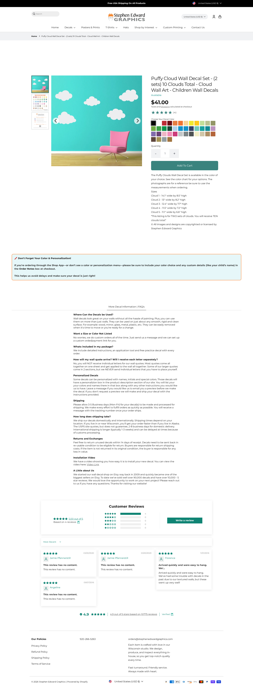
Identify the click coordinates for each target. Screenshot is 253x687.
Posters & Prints (90, 27)
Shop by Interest (145, 27)
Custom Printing (173, 27)
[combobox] (47, 13)
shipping (165, 106)
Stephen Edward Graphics (52, 681)
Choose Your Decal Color (162, 119)
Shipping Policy (40, 657)
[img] (50, 553)
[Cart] (220, 17)
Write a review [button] (185, 520)
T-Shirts (110, 27)
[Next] (137, 121)
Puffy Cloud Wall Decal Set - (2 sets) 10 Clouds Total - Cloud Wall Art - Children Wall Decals (80, 36)
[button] (110, 514)
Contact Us (198, 27)
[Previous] (56, 121)
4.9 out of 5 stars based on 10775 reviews (133, 614)
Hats (126, 27)
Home (55, 27)
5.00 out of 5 (76, 518)
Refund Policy (39, 651)
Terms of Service (40, 663)
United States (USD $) (208, 3)
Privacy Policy (39, 645)
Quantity (156, 146)
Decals (69, 27)
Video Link (93, 464)
